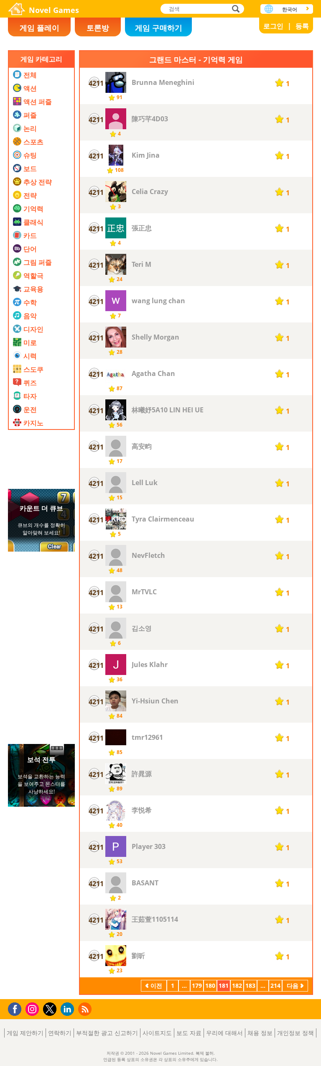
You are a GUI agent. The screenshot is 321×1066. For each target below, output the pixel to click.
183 (250, 985)
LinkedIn (69, 1009)
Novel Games (54, 10)
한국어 (289, 9)
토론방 (98, 28)
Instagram (33, 1008)
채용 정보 (260, 1033)
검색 (234, 9)
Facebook (17, 1008)
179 (197, 985)
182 (237, 985)
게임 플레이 (39, 28)
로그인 (273, 26)
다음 (292, 985)
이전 (156, 985)
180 (210, 985)
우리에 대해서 (224, 1033)
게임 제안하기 (25, 1033)
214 (275, 985)
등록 (302, 26)
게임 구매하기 (158, 28)
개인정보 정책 (295, 1033)
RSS (86, 1008)
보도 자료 (188, 1033)
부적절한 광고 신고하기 (107, 1033)
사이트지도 (157, 1033)
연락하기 (59, 1033)
